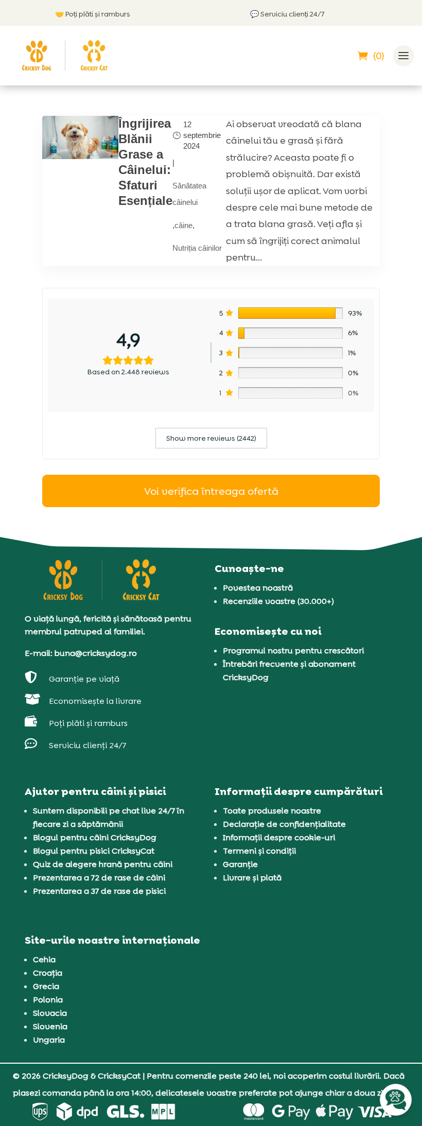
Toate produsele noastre (272, 810)
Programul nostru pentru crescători (293, 650)
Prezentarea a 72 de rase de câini (99, 877)
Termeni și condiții (259, 850)
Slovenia (50, 1026)
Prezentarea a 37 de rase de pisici (99, 891)
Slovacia (50, 1013)
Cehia (44, 959)
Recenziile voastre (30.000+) (278, 601)
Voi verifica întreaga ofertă (211, 491)
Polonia (48, 999)
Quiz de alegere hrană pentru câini (102, 864)
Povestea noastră (258, 587)
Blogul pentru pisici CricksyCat (93, 850)
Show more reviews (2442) (211, 438)
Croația (47, 972)
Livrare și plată (252, 877)
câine (183, 225)
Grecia (46, 986)
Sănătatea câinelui (189, 193)
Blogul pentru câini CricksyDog (94, 837)
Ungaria (49, 1039)
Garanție (240, 864)
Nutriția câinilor (197, 248)
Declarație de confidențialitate (284, 824)
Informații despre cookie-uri (279, 837)
